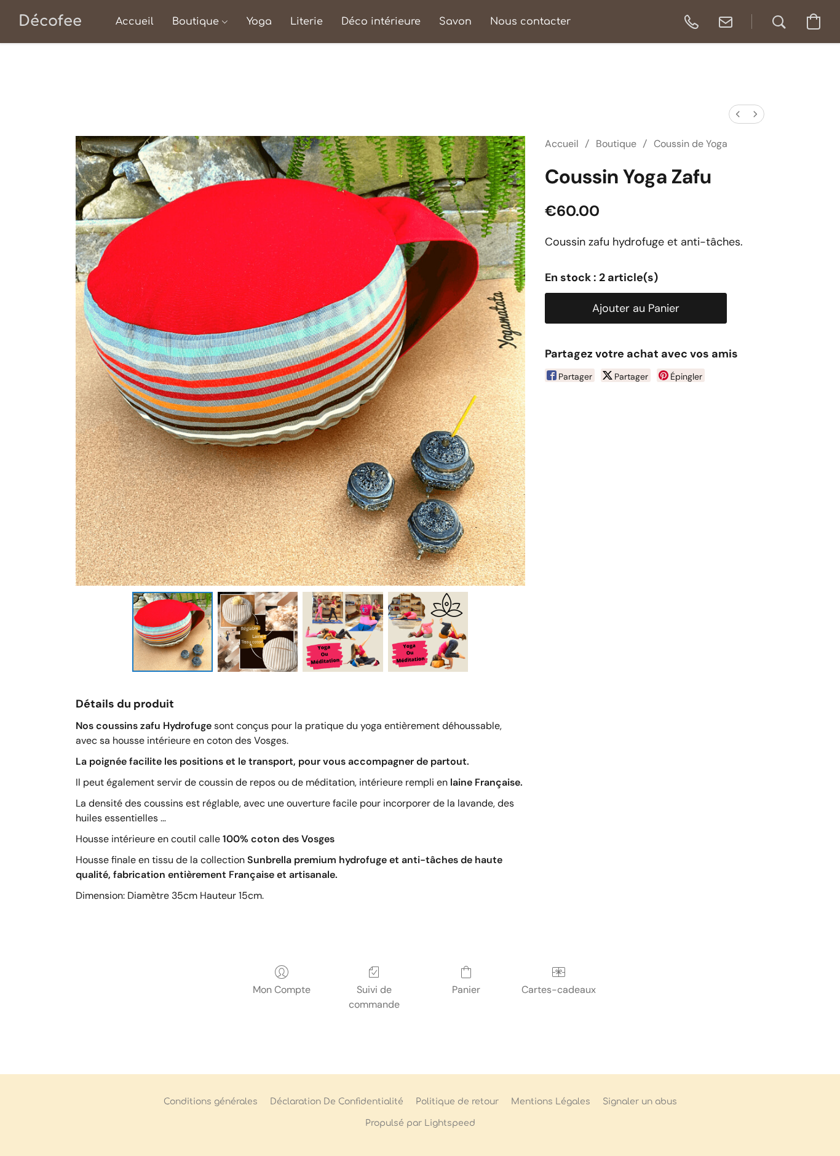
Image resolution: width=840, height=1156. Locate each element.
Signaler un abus (640, 1101)
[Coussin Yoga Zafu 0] (172, 632)
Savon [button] (455, 21)
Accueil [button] (135, 21)
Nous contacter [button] (530, 21)
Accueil (562, 143)
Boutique (616, 143)
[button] (50, 21)
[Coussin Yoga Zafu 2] (342, 632)
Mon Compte (282, 989)
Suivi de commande (374, 997)
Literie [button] (306, 21)
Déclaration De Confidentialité (336, 1101)
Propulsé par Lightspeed (420, 1123)
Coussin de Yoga (690, 143)
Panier (466, 989)
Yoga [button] (259, 21)
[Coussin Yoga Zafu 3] (428, 632)
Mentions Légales (550, 1101)
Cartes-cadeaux (558, 989)
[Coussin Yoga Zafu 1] (258, 632)
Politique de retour (457, 1101)
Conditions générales (211, 1101)
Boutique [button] (197, 21)
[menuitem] (738, 114)
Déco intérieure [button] (381, 21)
